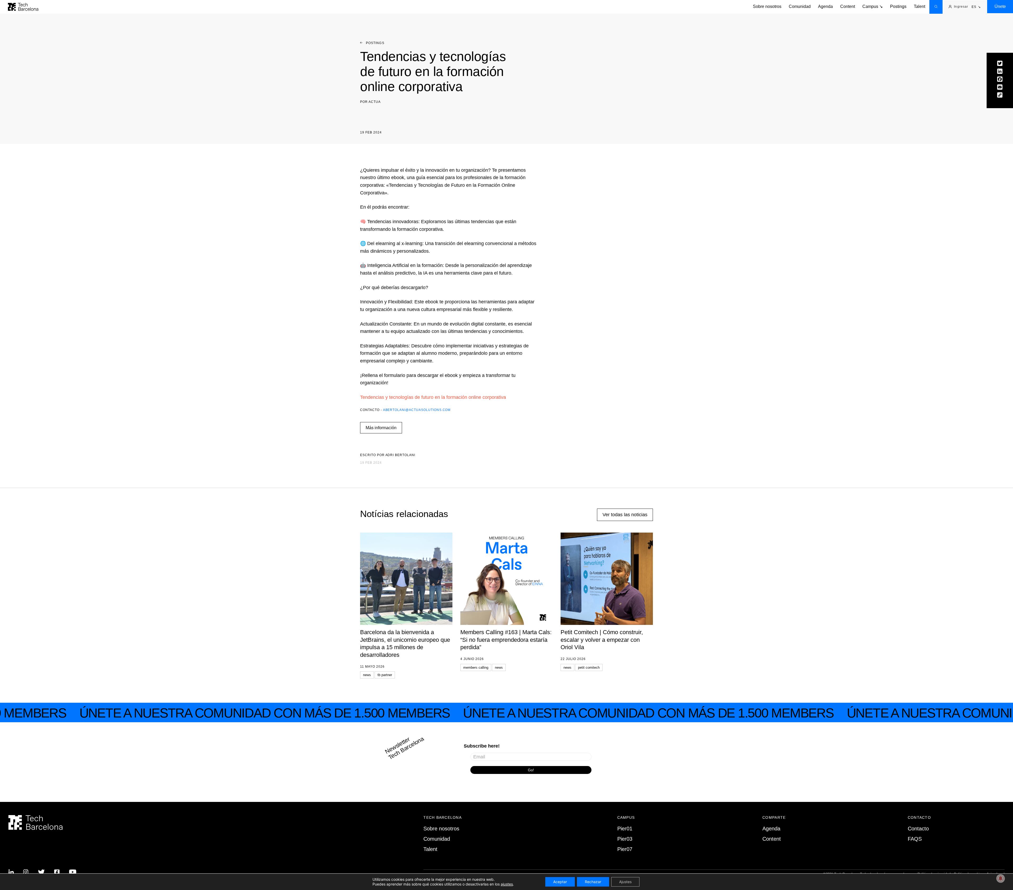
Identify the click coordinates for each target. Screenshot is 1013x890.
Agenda (825, 6)
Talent (919, 6)
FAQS (915, 839)
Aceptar (560, 881)
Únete (1000, 6)
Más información (381, 427)
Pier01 (624, 828)
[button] (976, 7)
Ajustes (625, 881)
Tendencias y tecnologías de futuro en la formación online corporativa (433, 397)
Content (847, 6)
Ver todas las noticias (625, 514)
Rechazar (593, 881)
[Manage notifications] (1000, 878)
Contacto (918, 828)
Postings (898, 6)
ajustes (507, 884)
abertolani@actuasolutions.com (417, 410)
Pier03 (624, 839)
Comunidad (800, 6)
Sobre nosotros (767, 6)
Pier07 (624, 849)
